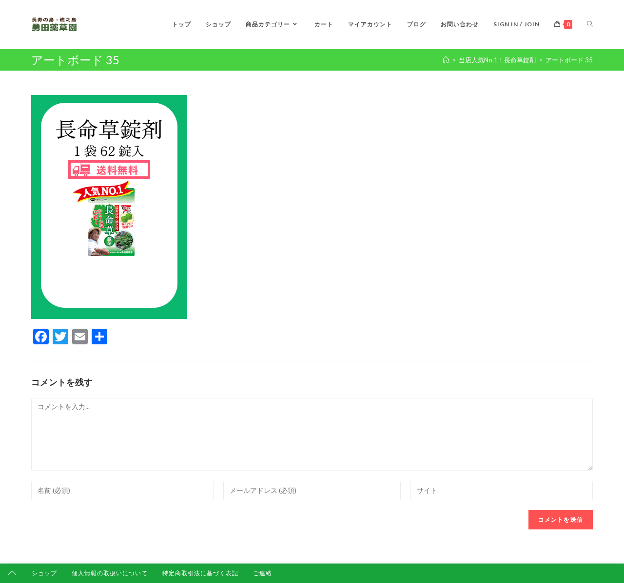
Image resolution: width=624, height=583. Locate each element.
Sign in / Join (516, 24)
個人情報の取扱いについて (110, 573)
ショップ (44, 573)
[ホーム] (446, 60)
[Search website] (590, 24)
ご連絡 (262, 573)
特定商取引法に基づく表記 (200, 573)
